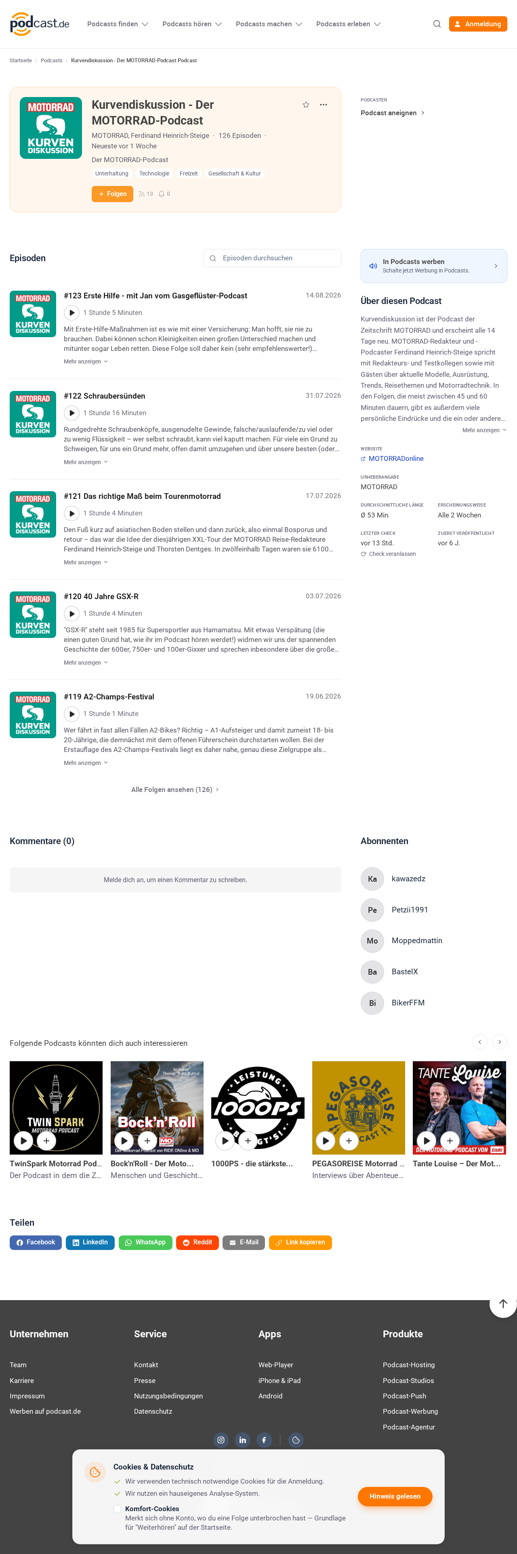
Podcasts (52, 60)
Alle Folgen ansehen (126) (171, 789)
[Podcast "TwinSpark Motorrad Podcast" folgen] (46, 1141)
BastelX (405, 971)
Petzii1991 (410, 909)
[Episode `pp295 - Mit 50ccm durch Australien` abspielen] (325, 1141)
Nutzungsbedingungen (168, 1396)
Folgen (117, 194)
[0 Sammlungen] (306, 104)
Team (18, 1365)
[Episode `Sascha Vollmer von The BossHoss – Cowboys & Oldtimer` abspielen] (124, 1141)
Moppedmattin (417, 940)
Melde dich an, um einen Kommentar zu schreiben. (175, 880)
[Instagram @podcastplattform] (221, 1440)
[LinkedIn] (243, 1440)
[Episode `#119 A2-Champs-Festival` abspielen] (71, 714)
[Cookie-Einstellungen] (296, 1440)
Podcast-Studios (408, 1381)
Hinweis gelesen (395, 1496)
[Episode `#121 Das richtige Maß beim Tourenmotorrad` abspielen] (71, 513)
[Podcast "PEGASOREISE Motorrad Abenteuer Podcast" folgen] (349, 1141)
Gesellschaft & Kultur (234, 173)
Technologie (154, 173)
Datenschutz (153, 1411)
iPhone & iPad (279, 1381)
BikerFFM (408, 1002)
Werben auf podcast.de (45, 1411)
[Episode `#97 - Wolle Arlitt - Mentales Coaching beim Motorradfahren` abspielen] (23, 1141)
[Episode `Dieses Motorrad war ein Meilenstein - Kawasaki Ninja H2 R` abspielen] (225, 1141)
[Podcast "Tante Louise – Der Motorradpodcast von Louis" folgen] (450, 1141)
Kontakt (146, 1365)
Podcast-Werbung (410, 1411)
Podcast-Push (404, 1396)
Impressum (27, 1396)
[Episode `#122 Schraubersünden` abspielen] (71, 413)
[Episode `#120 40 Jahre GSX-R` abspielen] (71, 613)
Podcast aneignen (389, 112)
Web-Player (275, 1365)
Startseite (21, 60)
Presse (145, 1381)
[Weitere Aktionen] (323, 104)
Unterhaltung (111, 173)
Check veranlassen (392, 554)
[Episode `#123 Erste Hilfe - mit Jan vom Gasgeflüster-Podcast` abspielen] (71, 313)
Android (270, 1396)
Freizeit (189, 173)
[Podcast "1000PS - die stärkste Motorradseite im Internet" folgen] (248, 1141)
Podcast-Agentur (409, 1427)
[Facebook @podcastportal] (264, 1440)
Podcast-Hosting (409, 1365)
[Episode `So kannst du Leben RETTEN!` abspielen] (426, 1141)
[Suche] (437, 24)
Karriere (22, 1381)
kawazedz (408, 878)
